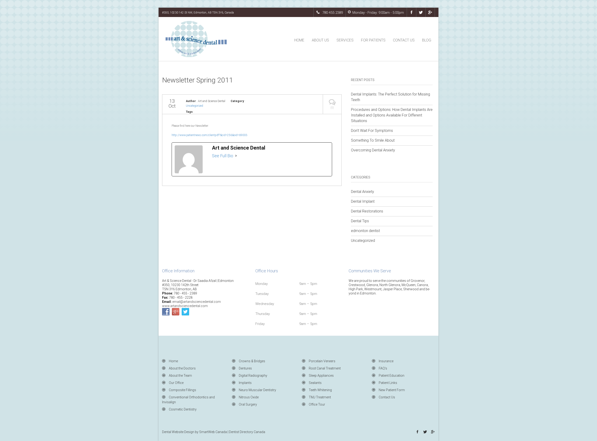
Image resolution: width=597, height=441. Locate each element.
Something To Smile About (373, 140)
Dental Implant (363, 201)
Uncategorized (194, 105)
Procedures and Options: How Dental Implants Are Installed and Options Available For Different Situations (392, 115)
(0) (332, 107)
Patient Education (391, 375)
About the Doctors (182, 368)
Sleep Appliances (321, 375)
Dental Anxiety (362, 191)
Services (345, 40)
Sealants (315, 383)
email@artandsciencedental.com (196, 302)
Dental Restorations (367, 211)
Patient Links (388, 383)
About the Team (180, 375)
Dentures (245, 368)
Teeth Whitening (320, 390)
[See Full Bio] (236, 156)
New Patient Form (392, 390)
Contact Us (404, 40)
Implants (245, 383)
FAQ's (383, 368)
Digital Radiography (253, 375)
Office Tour (317, 404)
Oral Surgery (248, 404)
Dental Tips (360, 221)
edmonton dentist (365, 231)
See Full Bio (222, 155)
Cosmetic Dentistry (183, 409)
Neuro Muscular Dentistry (257, 390)
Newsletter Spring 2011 (197, 80)
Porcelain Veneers (322, 361)
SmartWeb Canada (213, 432)
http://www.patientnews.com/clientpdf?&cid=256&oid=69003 (209, 135)
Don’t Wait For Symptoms (372, 130)
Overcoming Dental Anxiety (373, 150)
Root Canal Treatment (325, 368)
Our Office (176, 383)
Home (299, 40)
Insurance (386, 361)
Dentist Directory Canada (247, 432)
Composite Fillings (182, 390)
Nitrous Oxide (249, 397)
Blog (426, 40)
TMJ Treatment (320, 397)
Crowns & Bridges (252, 361)
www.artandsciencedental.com (185, 306)
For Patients (373, 40)
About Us (320, 40)
